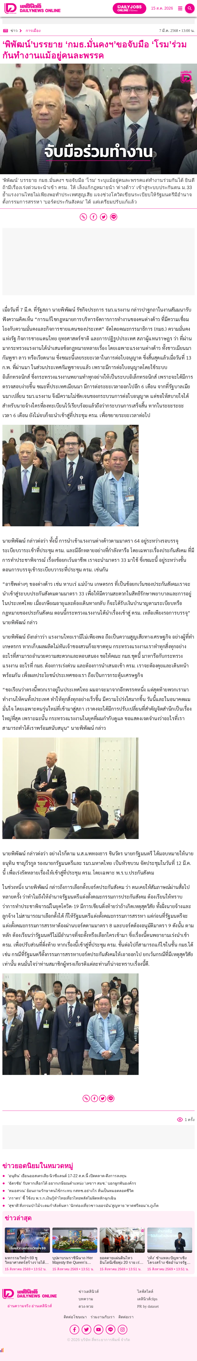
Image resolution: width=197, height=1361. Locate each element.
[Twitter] (102, 1098)
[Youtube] (98, 1329)
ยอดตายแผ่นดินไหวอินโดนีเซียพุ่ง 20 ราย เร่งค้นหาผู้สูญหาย (121, 1262)
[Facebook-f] (74, 1329)
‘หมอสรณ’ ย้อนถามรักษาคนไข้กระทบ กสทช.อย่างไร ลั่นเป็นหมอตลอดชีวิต (71, 1191)
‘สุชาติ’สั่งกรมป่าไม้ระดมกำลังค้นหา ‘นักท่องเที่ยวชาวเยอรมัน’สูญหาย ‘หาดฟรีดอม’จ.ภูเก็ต (83, 1206)
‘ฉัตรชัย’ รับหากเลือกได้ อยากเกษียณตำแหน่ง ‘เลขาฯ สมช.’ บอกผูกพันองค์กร (73, 1183)
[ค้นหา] (190, 8)
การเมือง (33, 31)
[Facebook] (94, 1098)
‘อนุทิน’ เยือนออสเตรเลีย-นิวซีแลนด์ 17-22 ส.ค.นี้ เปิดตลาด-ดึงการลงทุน (67, 1176)
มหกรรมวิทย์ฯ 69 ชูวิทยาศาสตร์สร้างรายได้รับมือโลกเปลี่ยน (25, 1262)
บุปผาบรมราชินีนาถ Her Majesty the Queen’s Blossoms (72, 1262)
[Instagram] (122, 1329)
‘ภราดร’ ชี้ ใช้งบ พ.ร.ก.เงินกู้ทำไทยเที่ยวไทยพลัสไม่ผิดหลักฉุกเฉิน (62, 1198)
